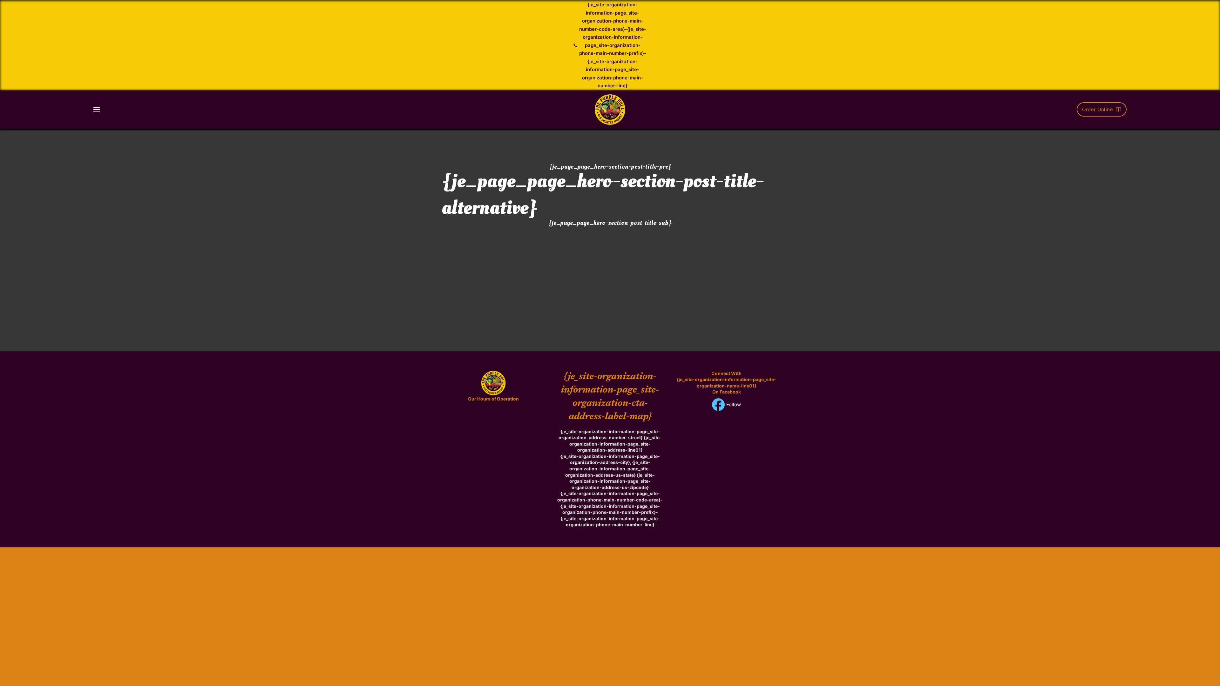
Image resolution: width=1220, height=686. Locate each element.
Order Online (1097, 109)
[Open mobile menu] (96, 109)
